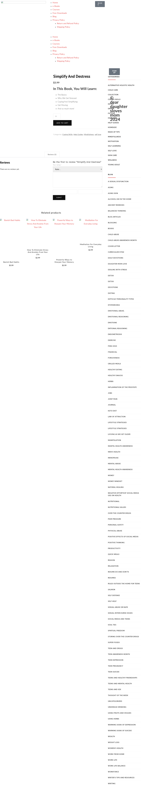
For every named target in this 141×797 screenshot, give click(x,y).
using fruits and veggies (119, 713)
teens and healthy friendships (122, 678)
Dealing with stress (117, 270)
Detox (111, 276)
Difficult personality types (121, 299)
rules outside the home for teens (124, 584)
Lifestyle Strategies (117, 422)
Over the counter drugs (119, 513)
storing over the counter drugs (123, 636)
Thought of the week (118, 695)
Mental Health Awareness (120, 469)
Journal (112, 405)
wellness (112, 160)
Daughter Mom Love (117, 264)
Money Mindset (115, 481)
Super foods (114, 642)
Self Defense (114, 595)
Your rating (57, 165)
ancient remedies (116, 205)
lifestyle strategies (117, 428)
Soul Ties (112, 625)
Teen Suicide (113, 672)
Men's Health (114, 452)
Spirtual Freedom (116, 631)
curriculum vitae (116, 252)
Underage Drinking (117, 707)
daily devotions (115, 258)
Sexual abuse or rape (118, 607)
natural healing (116, 487)
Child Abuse (113, 234)
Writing (111, 783)
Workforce (113, 772)
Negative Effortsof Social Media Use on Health (123, 494)
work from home (116, 754)
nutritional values (117, 507)
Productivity (114, 548)
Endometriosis (115, 334)
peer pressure (114, 519)
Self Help (112, 601)
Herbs (110, 381)
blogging (112, 223)
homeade (112, 127)
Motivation (113, 141)
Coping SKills (67, 134)
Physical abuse (115, 531)
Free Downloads (60, 13)
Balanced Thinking (117, 211)
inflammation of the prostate (122, 387)
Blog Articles (114, 217)
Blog (54, 17)
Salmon (111, 589)
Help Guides (78, 134)
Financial (112, 352)
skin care (112, 155)
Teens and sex (114, 689)
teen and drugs (115, 648)
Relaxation (113, 566)
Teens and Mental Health (120, 683)
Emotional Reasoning (118, 317)
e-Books (56, 6)
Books (111, 228)
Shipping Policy (63, 27)
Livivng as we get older (119, 434)
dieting (111, 293)
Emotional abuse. (116, 311)
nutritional (113, 501)
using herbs (113, 719)
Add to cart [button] (11, 238)
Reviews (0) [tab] (52, 154)
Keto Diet (112, 411)
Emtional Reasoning (117, 328)
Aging (110, 187)
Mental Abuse (114, 464)
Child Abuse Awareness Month (122, 240)
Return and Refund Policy (68, 24)
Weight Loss (113, 742)
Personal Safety (116, 525)
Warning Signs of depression (122, 725)
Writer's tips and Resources (121, 778)
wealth (111, 736)
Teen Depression (115, 660)
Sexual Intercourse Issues (120, 613)
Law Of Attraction (117, 417)
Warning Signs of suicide (120, 731)
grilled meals (114, 364)
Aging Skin (113, 193)
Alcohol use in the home (119, 199)
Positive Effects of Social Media (123, 537)
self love (98, 134)
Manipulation (114, 440)
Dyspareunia (114, 305)
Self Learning (114, 146)
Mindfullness (89, 134)
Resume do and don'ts (118, 572)
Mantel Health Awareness (120, 446)
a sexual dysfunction (118, 181)
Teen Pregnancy (115, 666)
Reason (111, 560)
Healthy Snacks (115, 375)
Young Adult (114, 165)
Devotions (113, 287)
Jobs (110, 393)
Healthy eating (115, 370)
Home (55, 3)
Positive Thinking (116, 542)
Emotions (112, 323)
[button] (70, 33)
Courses (56, 10)
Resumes (112, 578)
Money (111, 475)
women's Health (115, 748)
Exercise (112, 340)
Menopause (113, 458)
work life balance (116, 766)
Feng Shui (112, 346)
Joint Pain (112, 399)
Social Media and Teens (119, 619)
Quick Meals (113, 554)
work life (112, 760)
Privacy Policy (59, 20)
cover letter (114, 246)
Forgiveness (114, 358)
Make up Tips (114, 132)
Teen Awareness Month (119, 654)
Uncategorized (115, 701)
